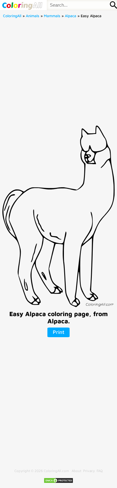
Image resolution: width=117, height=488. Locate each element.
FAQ (100, 471)
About (76, 471)
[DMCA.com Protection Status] (59, 482)
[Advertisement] (58, 74)
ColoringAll (12, 16)
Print (58, 332)
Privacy (89, 471)
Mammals (52, 16)
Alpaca (70, 16)
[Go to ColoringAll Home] (22, 5)
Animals (32, 16)
